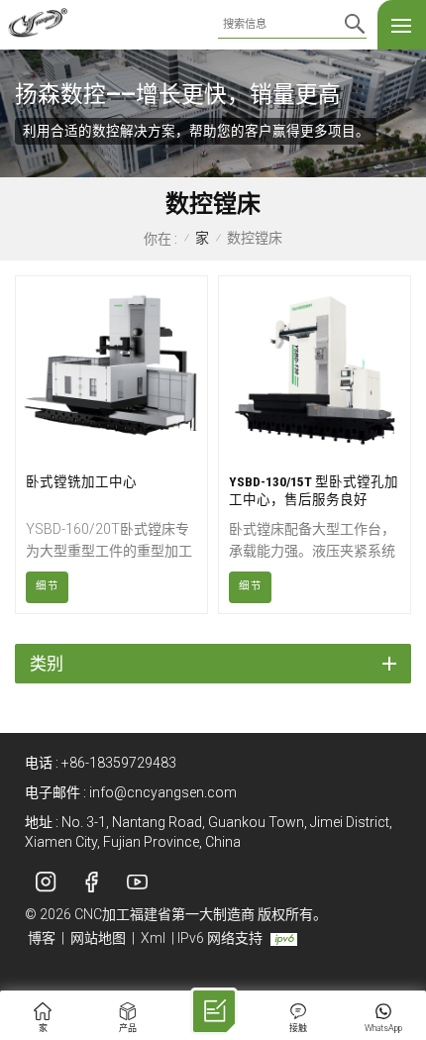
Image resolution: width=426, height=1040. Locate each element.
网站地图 (98, 938)
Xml (153, 938)
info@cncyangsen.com (163, 792)
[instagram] (45, 882)
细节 (47, 585)
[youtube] (137, 882)
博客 (41, 938)
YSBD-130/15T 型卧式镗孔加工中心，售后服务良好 (313, 490)
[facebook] (91, 882)
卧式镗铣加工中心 (81, 481)
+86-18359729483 (118, 763)
